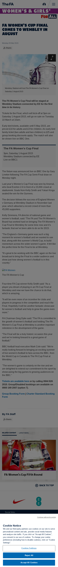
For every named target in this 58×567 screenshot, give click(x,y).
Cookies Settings (28, 548)
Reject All (29, 555)
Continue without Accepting (46, 517)
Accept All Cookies (29, 563)
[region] (29, 540)
